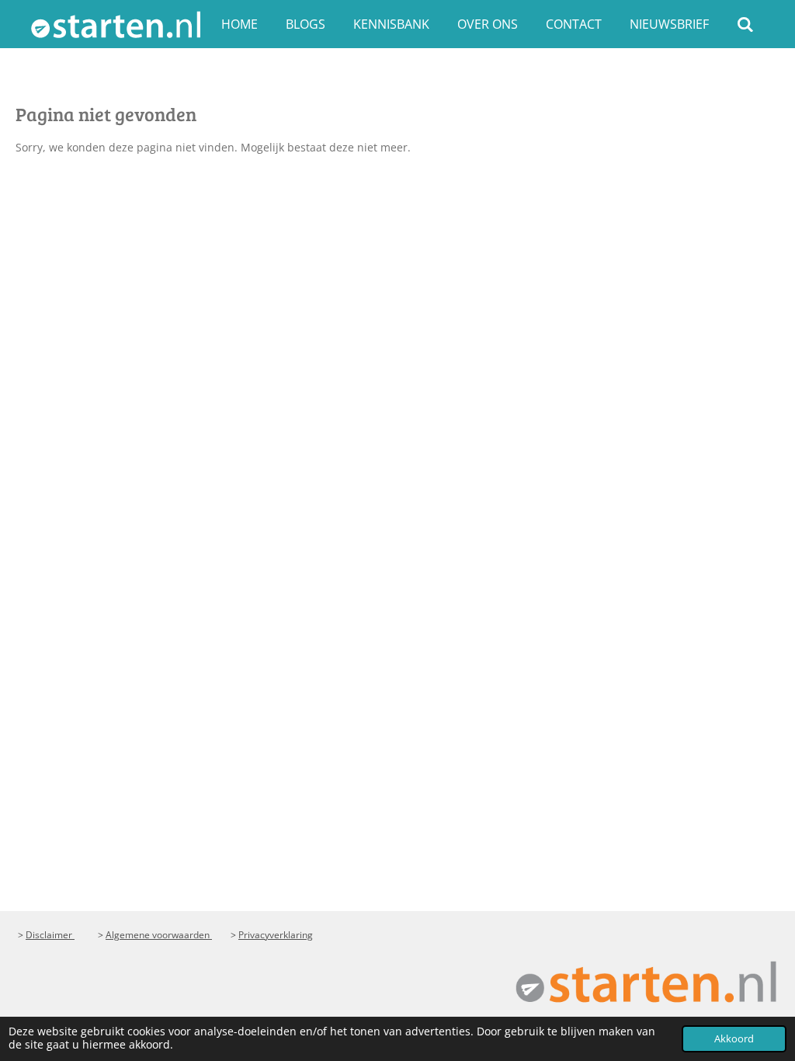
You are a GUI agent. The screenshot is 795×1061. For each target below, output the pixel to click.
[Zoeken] (745, 24)
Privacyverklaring (275, 935)
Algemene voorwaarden (159, 935)
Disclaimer (50, 935)
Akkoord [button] (734, 1038)
